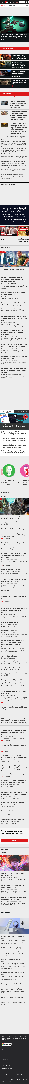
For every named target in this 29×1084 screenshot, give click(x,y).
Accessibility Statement (7, 1068)
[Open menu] (2, 2)
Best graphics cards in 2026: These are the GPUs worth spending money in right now (14, 439)
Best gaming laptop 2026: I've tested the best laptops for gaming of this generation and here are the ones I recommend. (15, 445)
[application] (14, 197)
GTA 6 (20, 5)
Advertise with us (6, 1065)
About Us (4, 1050)
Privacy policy (5, 1059)
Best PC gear (12, 5)
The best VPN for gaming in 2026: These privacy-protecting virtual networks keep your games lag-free (14, 426)
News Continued (8, 48)
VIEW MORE (4, 496)
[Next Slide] (27, 472)
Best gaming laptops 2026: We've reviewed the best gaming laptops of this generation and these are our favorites (15, 433)
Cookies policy (5, 1062)
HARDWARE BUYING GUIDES (7, 411)
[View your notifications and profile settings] (13, 2)
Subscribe (22, 2)
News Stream (7, 94)
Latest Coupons (5, 912)
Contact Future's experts (7, 1053)
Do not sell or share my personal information (12, 1074)
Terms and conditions (7, 1056)
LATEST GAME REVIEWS (21, 411)
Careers (3, 1071)
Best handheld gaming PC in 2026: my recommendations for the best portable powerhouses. (14, 452)
